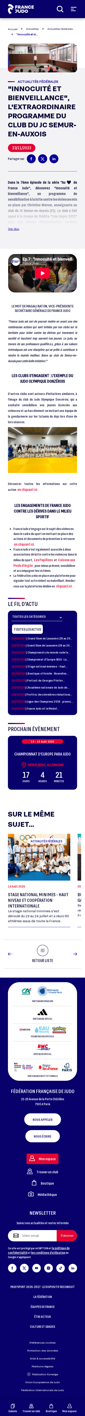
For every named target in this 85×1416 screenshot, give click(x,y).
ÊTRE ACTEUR (42, 1317)
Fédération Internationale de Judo (42, 1390)
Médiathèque (47, 1194)
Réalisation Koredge (45, 1374)
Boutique (51, 1411)
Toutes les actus (27, 629)
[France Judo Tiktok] (60, 1267)
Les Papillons (43, 560)
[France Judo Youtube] (36, 1267)
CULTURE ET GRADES (42, 1326)
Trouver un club (31, 1411)
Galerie (12, 1411)
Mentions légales (42, 1366)
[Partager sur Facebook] (31, 158)
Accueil (12, 29)
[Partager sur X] (42, 158)
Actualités (32, 29)
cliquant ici (64, 586)
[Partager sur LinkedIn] (53, 158)
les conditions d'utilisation (48, 1252)
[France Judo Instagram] (48, 1267)
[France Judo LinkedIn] (72, 1267)
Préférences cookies (42, 1342)
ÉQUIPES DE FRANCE (43, 1307)
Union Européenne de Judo (42, 1382)
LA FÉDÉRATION (42, 1297)
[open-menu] (73, 9)
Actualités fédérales (60, 29)
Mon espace (69, 1411)
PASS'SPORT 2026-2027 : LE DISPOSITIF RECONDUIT (42, 1287)
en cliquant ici (27, 489)
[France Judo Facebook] (12, 1267)
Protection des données (42, 1350)
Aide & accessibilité (42, 1358)
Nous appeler (43, 1119)
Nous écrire (42, 1136)
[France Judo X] (24, 1267)
